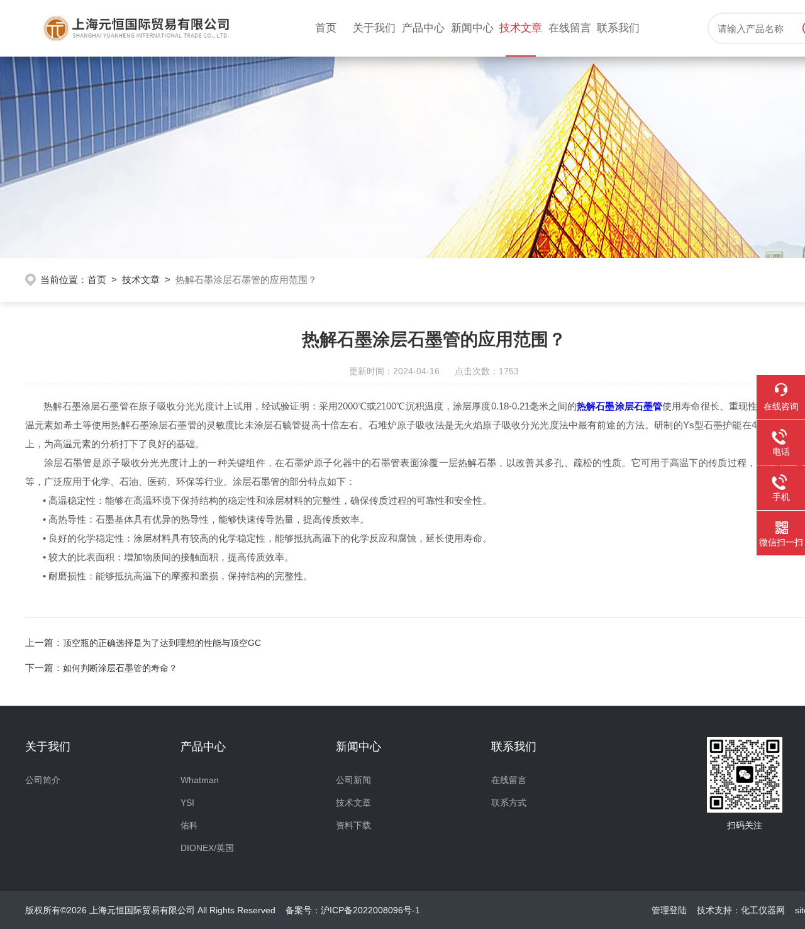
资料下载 (353, 825)
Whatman (199, 780)
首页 (325, 28)
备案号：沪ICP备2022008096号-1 (353, 910)
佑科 (189, 825)
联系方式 (508, 803)
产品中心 (423, 28)
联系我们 (618, 28)
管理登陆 (669, 910)
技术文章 (520, 28)
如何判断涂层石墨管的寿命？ (120, 668)
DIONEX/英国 (207, 848)
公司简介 (42, 780)
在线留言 (569, 28)
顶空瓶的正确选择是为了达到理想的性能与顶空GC (162, 643)
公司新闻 (353, 780)
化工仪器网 (763, 910)
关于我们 (374, 28)
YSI (187, 803)
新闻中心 (472, 28)
